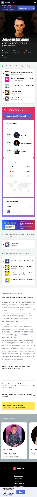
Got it (21, 492)
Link (20, 211)
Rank (8, 129)
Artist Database (18, 481)
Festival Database (18, 483)
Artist (14, 129)
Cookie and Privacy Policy (9, 495)
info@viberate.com (8, 407)
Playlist (9, 206)
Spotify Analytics (19, 486)
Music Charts (18, 478)
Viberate (7, 2)
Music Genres (18, 476)
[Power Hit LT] (7, 244)
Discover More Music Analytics (17, 116)
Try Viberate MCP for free (26, 8)
